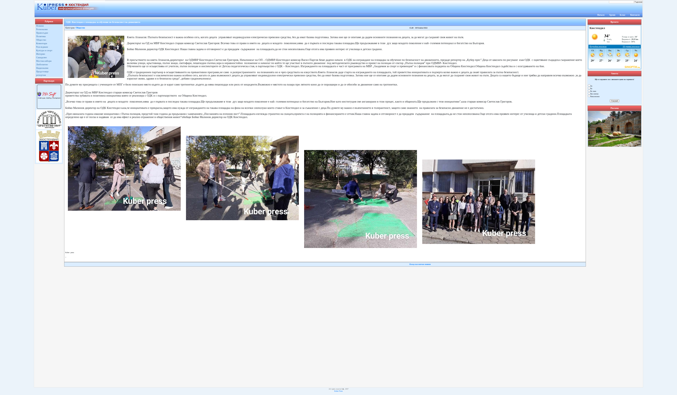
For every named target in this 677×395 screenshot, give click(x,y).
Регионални (42, 29)
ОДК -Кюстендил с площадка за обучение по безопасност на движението (103, 22)
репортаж (41, 75)
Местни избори (43, 61)
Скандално (41, 57)
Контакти (635, 15)
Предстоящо (42, 71)
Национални (42, 68)
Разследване (42, 47)
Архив (612, 15)
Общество (41, 40)
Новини (40, 25)
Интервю (40, 54)
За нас (622, 15)
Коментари (41, 43)
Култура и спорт (44, 50)
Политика (41, 36)
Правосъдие (42, 32)
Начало (601, 15)
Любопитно (42, 64)
